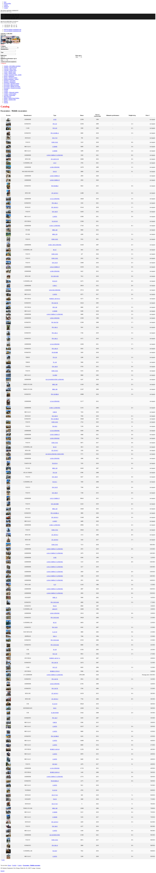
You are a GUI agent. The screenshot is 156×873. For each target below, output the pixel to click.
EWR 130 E (55, 239)
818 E (54, 708)
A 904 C (55, 285)
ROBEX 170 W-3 (54, 671)
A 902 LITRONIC (55, 318)
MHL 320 (54, 468)
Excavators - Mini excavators (11, 85)
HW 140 (55, 307)
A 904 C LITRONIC (54, 407)
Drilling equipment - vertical (11, 79)
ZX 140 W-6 (55, 539)
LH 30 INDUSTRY (55, 835)
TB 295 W (55, 463)
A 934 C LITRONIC (54, 225)
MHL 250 (54, 234)
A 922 (54, 119)
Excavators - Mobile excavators (12, 86)
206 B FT (54, 609)
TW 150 (55, 472)
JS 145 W (54, 704)
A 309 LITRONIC (55, 167)
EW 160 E (55, 826)
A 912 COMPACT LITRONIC (55, 553)
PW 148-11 (55, 203)
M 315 (54, 447)
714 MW (54, 375)
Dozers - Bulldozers (9, 76)
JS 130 (55, 649)
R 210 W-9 (55, 221)
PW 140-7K (55, 662)
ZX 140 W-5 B (55, 159)
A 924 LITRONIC (55, 683)
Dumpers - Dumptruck (10, 82)
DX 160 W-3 (54, 517)
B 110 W (54, 790)
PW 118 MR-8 (55, 394)
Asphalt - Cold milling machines (12, 66)
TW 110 (55, 357)
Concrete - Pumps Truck (10, 70)
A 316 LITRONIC (55, 768)
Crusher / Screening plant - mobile (12, 74)
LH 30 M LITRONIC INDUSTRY (55, 454)
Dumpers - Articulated (9, 80)
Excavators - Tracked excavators (12, 88)
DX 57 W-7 (55, 804)
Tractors (6, 102)
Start (5, 2)
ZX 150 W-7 (55, 450)
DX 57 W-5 (55, 795)
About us (6, 6)
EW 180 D (55, 493)
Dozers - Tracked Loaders (10, 77)
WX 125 (55, 667)
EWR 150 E (55, 142)
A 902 (54, 557)
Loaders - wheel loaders (10, 93)
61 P (55, 584)
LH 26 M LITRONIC (54, 290)
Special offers (7, 3)
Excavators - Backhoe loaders (11, 83)
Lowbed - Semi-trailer (9, 95)
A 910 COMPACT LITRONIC (55, 314)
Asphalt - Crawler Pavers (10, 67)
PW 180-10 (55, 845)
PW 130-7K (55, 679)
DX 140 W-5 (54, 822)
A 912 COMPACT (55, 498)
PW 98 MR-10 (55, 781)
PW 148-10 (55, 348)
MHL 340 (54, 230)
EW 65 (55, 171)
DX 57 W (54, 138)
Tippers (6, 101)
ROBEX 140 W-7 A (54, 658)
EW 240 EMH (55, 504)
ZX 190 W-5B (54, 276)
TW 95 (55, 799)
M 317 (54, 249)
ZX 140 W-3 (55, 193)
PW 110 (55, 124)
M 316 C (54, 482)
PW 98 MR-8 (54, 186)
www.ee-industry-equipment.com (12, 31)
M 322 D (54, 281)
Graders (6, 91)
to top (3, 860)
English (14, 865)
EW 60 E (54, 426)
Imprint (2, 871)
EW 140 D (55, 211)
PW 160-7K (55, 303)
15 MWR (54, 146)
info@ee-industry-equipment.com (12, 29)
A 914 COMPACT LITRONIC (55, 576)
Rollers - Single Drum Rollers (11, 98)
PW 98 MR (55, 352)
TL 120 (55, 362)
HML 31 (55, 597)
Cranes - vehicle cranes (10, 73)
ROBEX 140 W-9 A (54, 298)
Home (9, 865)
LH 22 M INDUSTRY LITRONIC (55, 379)
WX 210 (55, 128)
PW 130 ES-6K (55, 602)
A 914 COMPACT (55, 267)
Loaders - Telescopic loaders (11, 92)
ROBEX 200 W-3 (54, 772)
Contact (6, 8)
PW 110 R (54, 627)
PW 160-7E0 (54, 322)
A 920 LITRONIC (55, 438)
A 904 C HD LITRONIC (54, 244)
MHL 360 (54, 384)
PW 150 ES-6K (55, 640)
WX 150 (55, 654)
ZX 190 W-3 (55, 534)
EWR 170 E (55, 530)
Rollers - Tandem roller (10, 99)
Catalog (6, 5)
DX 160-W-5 (54, 207)
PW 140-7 (54, 718)
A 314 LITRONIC (55, 344)
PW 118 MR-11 (55, 133)
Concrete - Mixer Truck (10, 69)
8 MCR (55, 412)
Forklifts (6, 89)
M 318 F (55, 851)
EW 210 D (55, 262)
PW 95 (55, 606)
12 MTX (54, 216)
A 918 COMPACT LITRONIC (55, 155)
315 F (54, 163)
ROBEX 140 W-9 (54, 749)
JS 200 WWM (54, 712)
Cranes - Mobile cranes (10, 72)
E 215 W (54, 632)
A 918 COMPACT (55, 176)
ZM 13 (55, 636)
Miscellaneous (7, 96)
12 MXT (54, 521)
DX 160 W (55, 416)
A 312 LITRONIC (55, 198)
